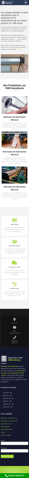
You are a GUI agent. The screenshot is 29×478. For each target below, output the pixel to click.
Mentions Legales (6, 435)
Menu (25, 2)
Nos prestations (5, 426)
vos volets (19, 49)
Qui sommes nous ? (6, 423)
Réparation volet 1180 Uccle (9, 418)
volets (15, 39)
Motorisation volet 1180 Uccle (9, 421)
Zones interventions (6, 429)
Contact (3, 432)
